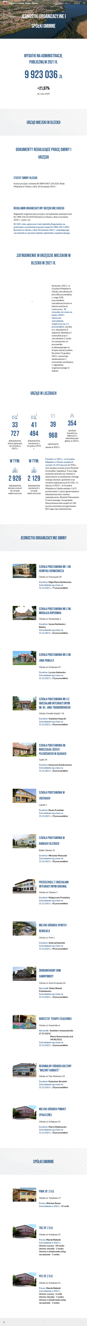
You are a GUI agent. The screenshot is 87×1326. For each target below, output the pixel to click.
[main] (43, 19)
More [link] (76, 3)
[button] (84, 3)
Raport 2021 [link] (64, 3)
